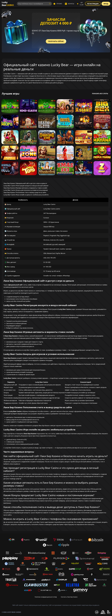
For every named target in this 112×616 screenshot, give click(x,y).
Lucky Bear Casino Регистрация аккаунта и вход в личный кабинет (26, 186)
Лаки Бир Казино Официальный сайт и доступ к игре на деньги (25, 183)
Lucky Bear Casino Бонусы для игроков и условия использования (26, 190)
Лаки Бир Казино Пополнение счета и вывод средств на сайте (25, 192)
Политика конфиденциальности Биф (46, 597)
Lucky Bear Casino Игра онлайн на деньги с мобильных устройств (26, 195)
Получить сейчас (56, 41)
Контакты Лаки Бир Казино (69, 597)
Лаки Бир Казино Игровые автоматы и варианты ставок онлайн (25, 188)
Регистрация (93, 4)
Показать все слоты (100, 94)
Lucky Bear (8, 3)
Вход (106, 4)
